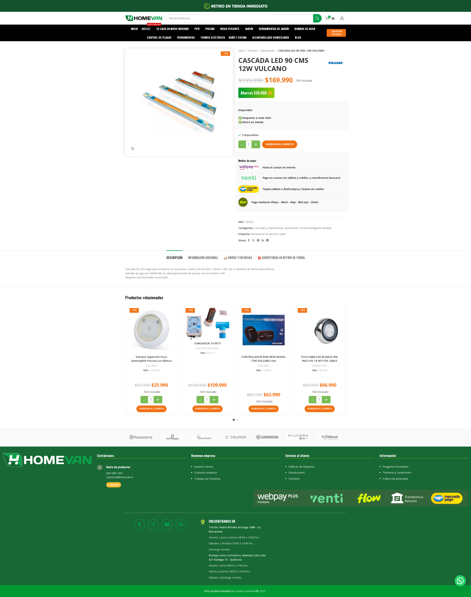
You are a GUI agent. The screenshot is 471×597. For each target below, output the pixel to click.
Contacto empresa (205, 472)
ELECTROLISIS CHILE (207, 348)
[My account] (342, 18)
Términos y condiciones (397, 472)
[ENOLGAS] (259, 437)
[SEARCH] (317, 18)
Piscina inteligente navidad (315, 228)
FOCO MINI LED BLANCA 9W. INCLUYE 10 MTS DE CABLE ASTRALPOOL (319, 360)
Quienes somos (203, 466)
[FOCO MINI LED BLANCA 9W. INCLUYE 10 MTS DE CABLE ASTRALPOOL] (319, 330)
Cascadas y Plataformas (268, 228)
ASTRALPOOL (319, 365)
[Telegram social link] (267, 240)
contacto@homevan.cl (119, 477)
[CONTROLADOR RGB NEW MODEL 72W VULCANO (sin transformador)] (263, 330)
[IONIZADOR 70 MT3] (207, 323)
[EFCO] (322, 437)
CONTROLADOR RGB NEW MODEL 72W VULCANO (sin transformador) (263, 360)
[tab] (174, 256)
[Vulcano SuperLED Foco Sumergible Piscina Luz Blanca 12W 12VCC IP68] (151, 330)
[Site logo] (143, 18)
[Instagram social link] (153, 524)
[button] (151, 409)
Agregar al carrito (280, 144)
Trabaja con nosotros (207, 478)
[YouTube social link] (167, 524)
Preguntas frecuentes (395, 466)
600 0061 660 (114, 473)
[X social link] (253, 240)
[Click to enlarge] (132, 148)
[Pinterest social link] (258, 240)
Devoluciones (297, 472)
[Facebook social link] (249, 240)
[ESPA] (227, 437)
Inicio (241, 50)
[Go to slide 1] (234, 420)
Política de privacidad (395, 478)
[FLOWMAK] (133, 437)
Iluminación (267, 50)
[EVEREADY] (196, 437)
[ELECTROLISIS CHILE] (290, 437)
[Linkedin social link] (263, 240)
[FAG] (164, 437)
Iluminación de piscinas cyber (268, 234)
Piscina (253, 50)
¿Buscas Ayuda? (336, 33)
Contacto (294, 478)
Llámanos (113, 484)
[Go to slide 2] (237, 420)
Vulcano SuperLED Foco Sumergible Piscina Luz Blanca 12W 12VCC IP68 (151, 360)
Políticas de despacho (302, 466)
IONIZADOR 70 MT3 (208, 343)
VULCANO (151, 365)
